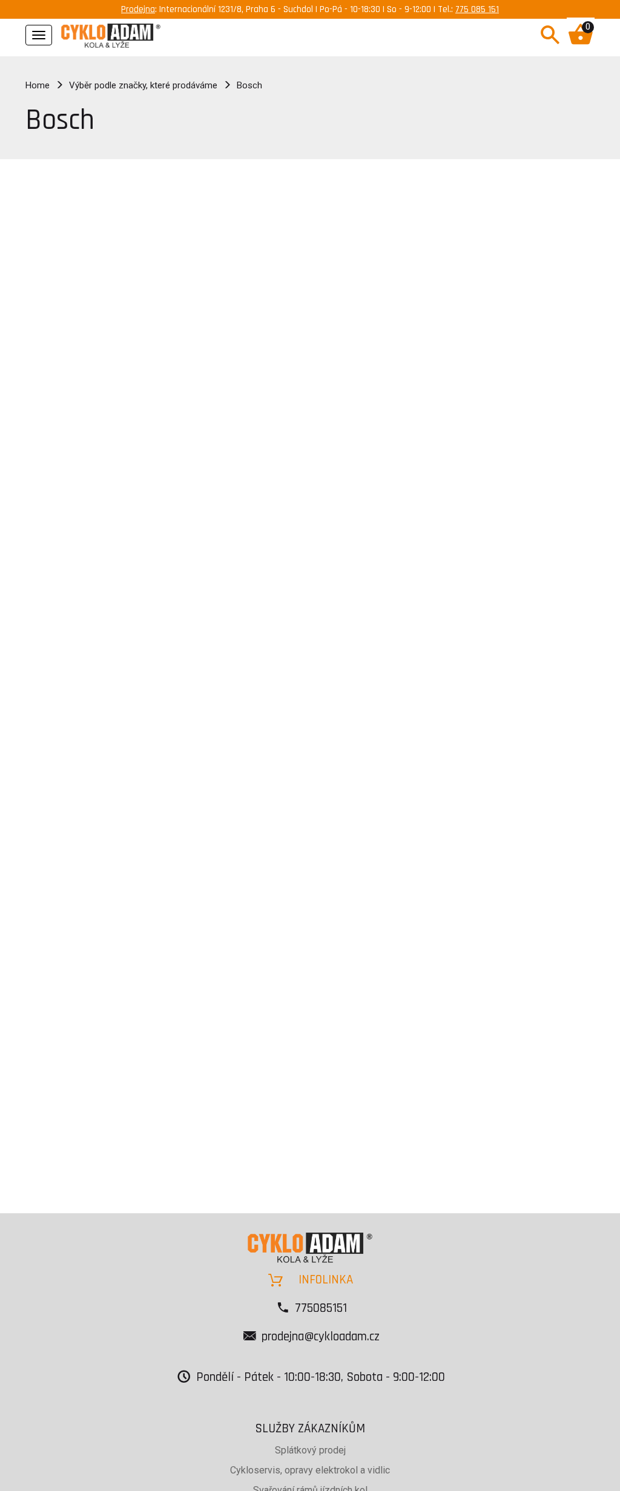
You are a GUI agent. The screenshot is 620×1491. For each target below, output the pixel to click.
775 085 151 (477, 9)
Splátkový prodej (310, 1450)
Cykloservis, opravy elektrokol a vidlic (310, 1470)
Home (37, 85)
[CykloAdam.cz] (110, 34)
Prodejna (138, 9)
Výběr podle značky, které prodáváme (143, 85)
